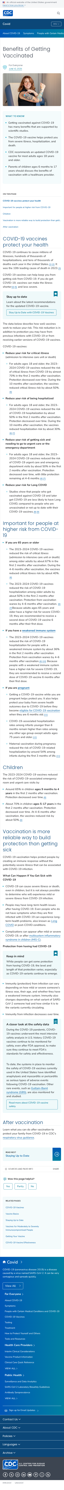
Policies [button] (8, 1436)
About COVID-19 (11, 33)
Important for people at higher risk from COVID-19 (26, 207)
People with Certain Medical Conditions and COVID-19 (32, 1311)
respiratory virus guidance (18, 1137)
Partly (20, 1186)
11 (46, 714)
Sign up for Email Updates (22, 1410)
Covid (6, 24)
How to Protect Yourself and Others (22, 1333)
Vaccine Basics (12, 1213)
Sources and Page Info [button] (20, 1169)
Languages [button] (10, 1444)
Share (56, 1169)
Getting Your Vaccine (15, 1236)
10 (44, 661)
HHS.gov (7, 1482)
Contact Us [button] (10, 1419)
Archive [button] (8, 1453)
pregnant (23, 688)
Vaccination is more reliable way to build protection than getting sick (32, 220)
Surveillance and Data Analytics (20, 1381)
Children (7, 214)
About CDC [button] (10, 1427)
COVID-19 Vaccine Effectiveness (21, 1242)
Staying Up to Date (14, 1220)
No (32, 1186)
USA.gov (19, 1482)
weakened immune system (39, 630)
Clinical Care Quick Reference (19, 1362)
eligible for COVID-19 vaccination (39, 710)
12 (35, 737)
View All (10, 1286)
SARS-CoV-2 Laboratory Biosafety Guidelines (27, 1386)
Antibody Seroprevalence (17, 1392)
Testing (8, 1322)
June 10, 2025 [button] (15, 68)
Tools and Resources (15, 1338)
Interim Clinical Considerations (20, 1351)
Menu (55, 24)
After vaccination (10, 227)
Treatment (10, 1327)
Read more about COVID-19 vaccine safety (28, 1104)
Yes (8, 1186)
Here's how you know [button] (13, 5)
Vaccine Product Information (19, 1356)
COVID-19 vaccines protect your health (22, 201)
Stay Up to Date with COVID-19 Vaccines (31, 312)
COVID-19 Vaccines (15, 1207)
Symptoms (28, 33)
